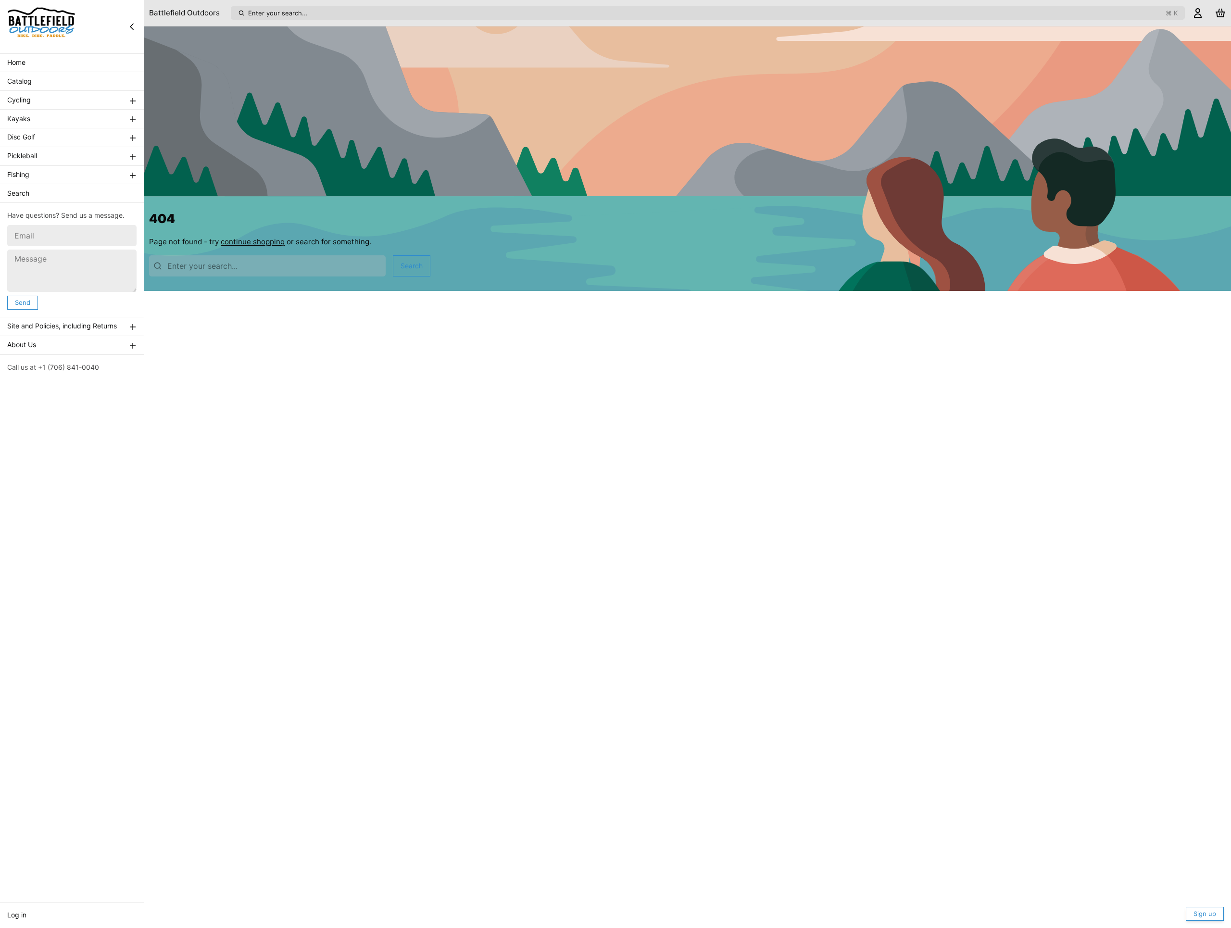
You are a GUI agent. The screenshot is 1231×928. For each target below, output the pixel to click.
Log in (16, 915)
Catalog (19, 81)
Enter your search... (713, 13)
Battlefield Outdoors (184, 12)
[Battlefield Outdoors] (41, 26)
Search (18, 193)
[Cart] (1220, 13)
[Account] (1198, 13)
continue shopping (253, 241)
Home (16, 63)
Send (22, 302)
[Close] (132, 26)
